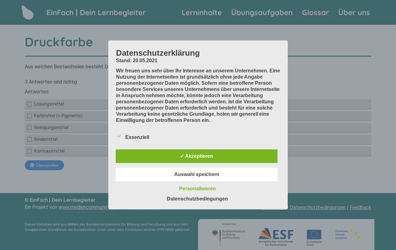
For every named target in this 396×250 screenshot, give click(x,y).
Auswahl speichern (196, 174)
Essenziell (137, 137)
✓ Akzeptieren (196, 156)
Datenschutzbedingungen (197, 198)
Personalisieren (197, 188)
